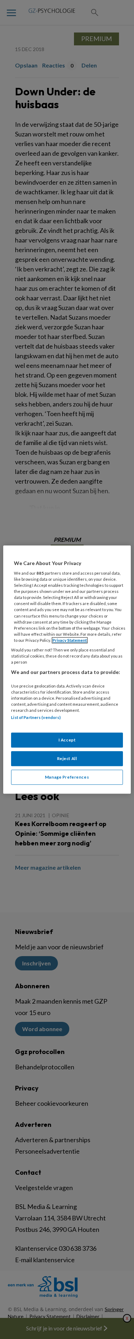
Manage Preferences (67, 777)
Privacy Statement (70, 640)
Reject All (67, 758)
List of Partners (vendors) (36, 717)
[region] (66, 669)
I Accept (67, 740)
